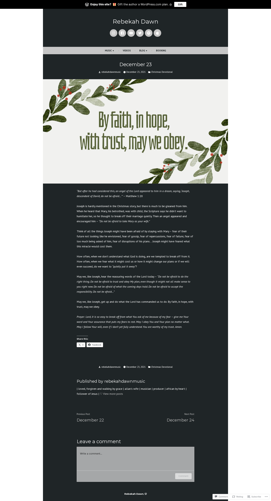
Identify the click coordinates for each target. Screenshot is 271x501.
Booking (161, 50)
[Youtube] (131, 33)
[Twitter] (140, 33)
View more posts (113, 394)
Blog (142, 50)
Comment (183, 476)
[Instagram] (113, 33)
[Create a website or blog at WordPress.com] (146, 493)
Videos (127, 50)
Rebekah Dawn (135, 21)
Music (108, 50)
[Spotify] (148, 33)
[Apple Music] (157, 33)
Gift (180, 4)
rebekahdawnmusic (111, 71)
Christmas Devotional (162, 71)
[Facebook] (122, 33)
